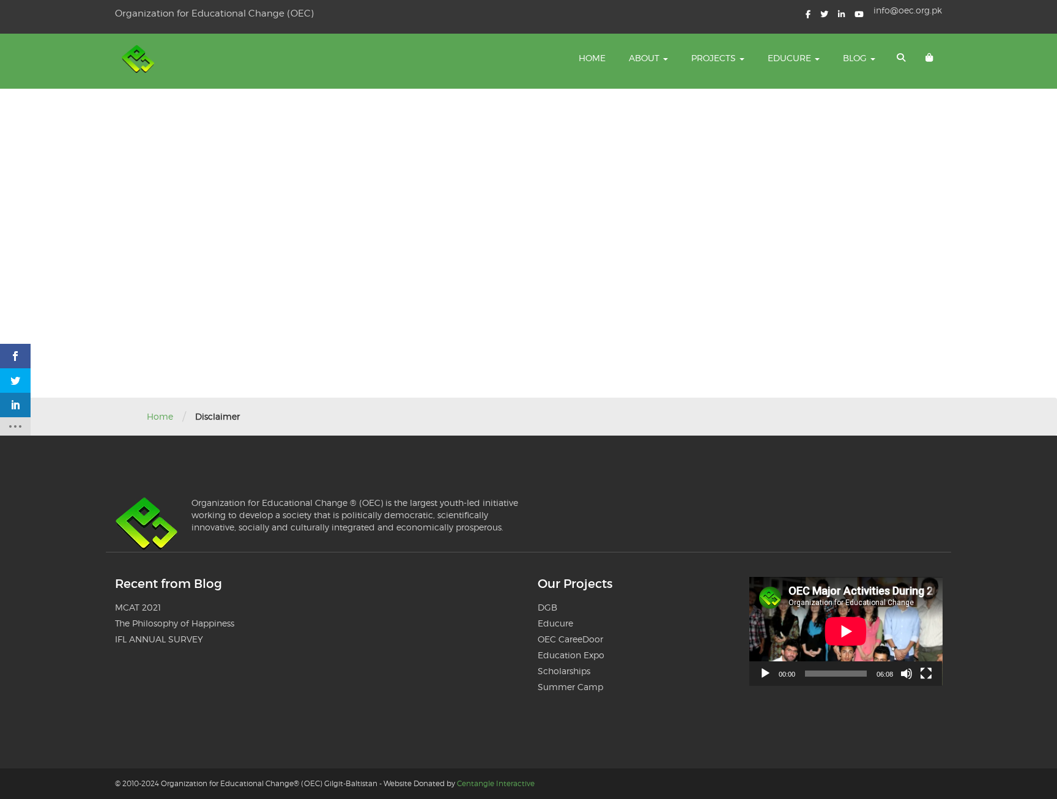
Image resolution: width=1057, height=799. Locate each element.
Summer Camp (570, 687)
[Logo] (139, 61)
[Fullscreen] (926, 673)
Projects (714, 58)
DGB (547, 607)
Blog (856, 58)
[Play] (765, 673)
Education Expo (571, 655)
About (645, 58)
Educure (791, 58)
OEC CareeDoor (570, 639)
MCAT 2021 (138, 607)
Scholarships (564, 671)
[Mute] (906, 673)
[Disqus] (528, 242)
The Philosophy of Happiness (174, 623)
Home (592, 58)
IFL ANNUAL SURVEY (159, 639)
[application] (846, 631)
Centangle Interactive (496, 783)
